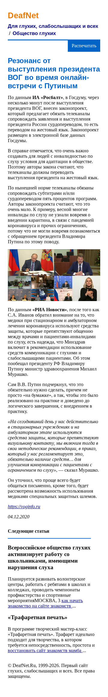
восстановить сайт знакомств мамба (45, 650)
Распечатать (84, 45)
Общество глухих (34, 33)
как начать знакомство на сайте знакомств (45, 603)
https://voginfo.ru (24, 506)
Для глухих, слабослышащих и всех (53, 26)
